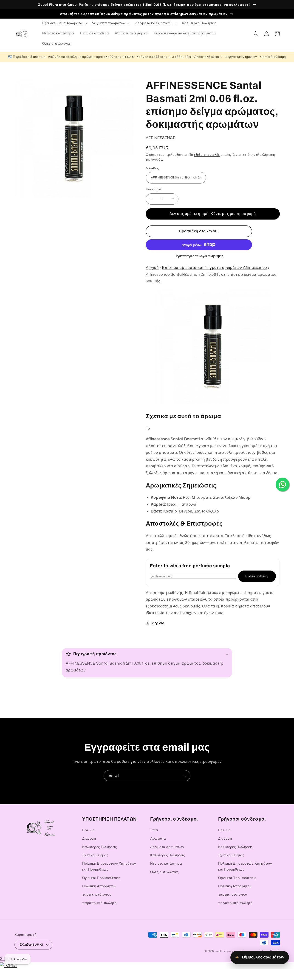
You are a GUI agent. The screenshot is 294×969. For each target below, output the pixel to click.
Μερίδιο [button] (157, 623)
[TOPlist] (8, 965)
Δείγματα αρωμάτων (167, 847)
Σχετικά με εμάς (95, 855)
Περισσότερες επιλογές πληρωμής (199, 255)
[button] (64, 24)
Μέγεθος (152, 168)
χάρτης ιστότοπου (96, 894)
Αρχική (152, 267)
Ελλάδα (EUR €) (31, 944)
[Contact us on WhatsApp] (282, 484)
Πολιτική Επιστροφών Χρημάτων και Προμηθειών (109, 866)
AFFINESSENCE (160, 138)
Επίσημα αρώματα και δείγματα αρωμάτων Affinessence (214, 267)
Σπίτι (154, 830)
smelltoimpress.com (227, 951)
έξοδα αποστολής (207, 154)
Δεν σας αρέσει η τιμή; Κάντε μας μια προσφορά (213, 213)
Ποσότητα (153, 189)
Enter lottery (257, 576)
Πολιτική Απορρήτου (99, 886)
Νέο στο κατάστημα (166, 863)
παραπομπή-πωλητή (99, 903)
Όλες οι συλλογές (164, 872)
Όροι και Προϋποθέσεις (101, 878)
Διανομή (89, 838)
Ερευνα (88, 830)
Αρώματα (158, 838)
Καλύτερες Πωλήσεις (99, 847)
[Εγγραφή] (185, 775)
